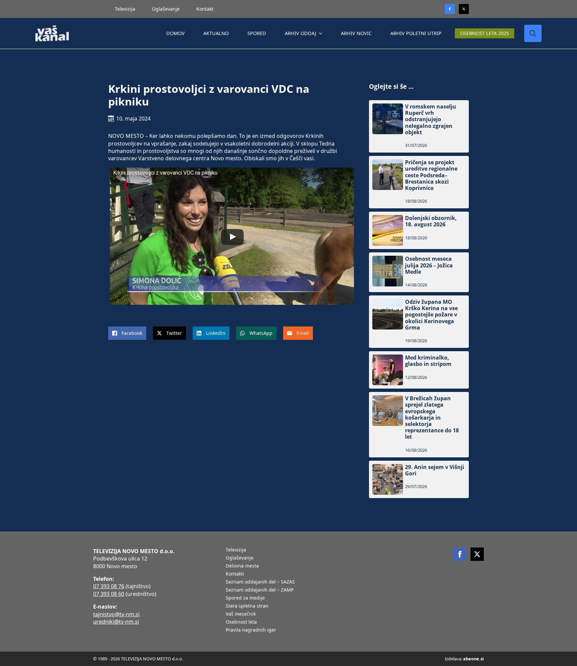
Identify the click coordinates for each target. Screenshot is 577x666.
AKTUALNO (216, 33)
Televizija (125, 9)
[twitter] (464, 9)
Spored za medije (245, 598)
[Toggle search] (533, 33)
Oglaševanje (166, 9)
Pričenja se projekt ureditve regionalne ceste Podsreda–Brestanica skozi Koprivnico (431, 175)
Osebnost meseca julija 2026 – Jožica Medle (429, 265)
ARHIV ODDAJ (300, 33)
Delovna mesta (242, 566)
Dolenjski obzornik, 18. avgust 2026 (431, 221)
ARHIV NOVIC (356, 33)
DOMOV (175, 33)
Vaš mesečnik (241, 614)
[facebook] (459, 554)
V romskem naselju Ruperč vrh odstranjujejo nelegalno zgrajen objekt (430, 119)
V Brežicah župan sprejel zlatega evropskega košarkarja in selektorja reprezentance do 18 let (432, 417)
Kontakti (235, 574)
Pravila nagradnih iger (251, 630)
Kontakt (204, 9)
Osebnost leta (241, 622)
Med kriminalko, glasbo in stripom (428, 361)
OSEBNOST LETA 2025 (484, 33)
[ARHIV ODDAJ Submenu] (322, 33)
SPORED (256, 33)
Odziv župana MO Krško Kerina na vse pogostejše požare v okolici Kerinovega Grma (431, 315)
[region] (86, 614)
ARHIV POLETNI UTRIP (415, 33)
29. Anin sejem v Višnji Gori (434, 470)
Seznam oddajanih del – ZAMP (260, 590)
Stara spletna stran (247, 606)
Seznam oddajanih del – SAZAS (260, 582)
